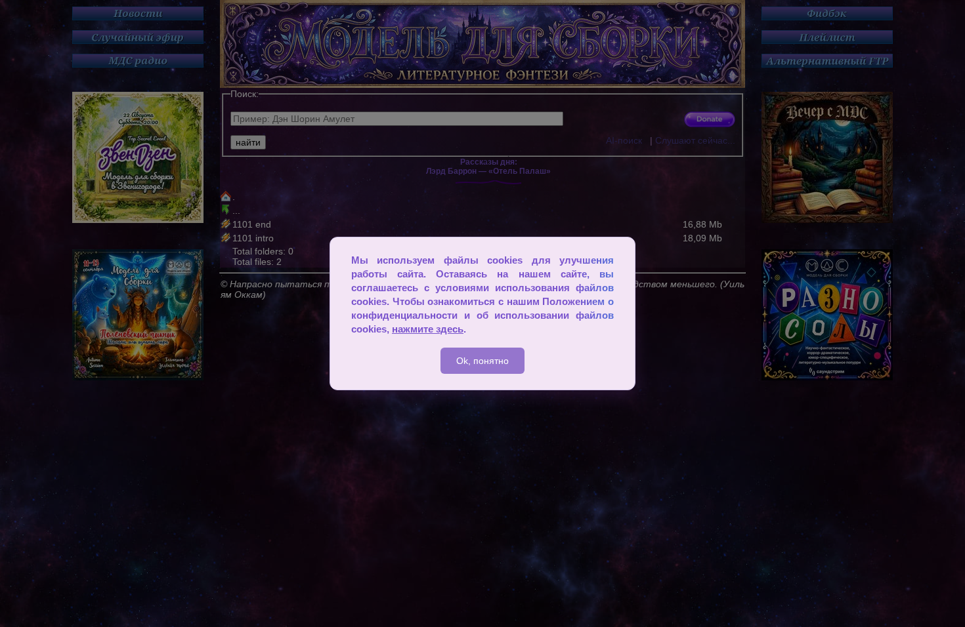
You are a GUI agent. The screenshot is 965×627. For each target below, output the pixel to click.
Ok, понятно (482, 360)
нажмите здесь (427, 328)
